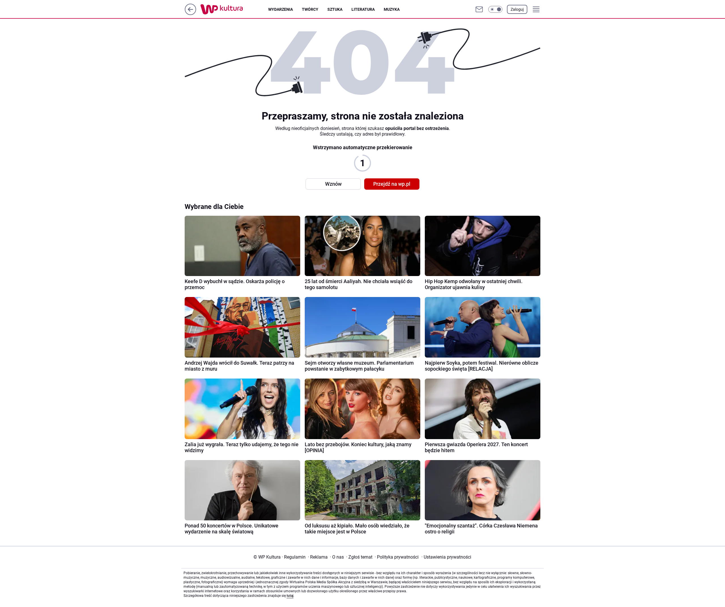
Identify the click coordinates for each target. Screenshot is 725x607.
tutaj (290, 596)
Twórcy (310, 9)
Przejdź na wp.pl (391, 184)
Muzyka (392, 9)
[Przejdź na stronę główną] (190, 13)
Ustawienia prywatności (446, 557)
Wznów (333, 184)
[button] (495, 9)
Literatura (363, 9)
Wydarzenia (280, 9)
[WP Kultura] (234, 9)
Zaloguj (517, 9)
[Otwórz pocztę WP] (479, 9)
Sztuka (334, 9)
